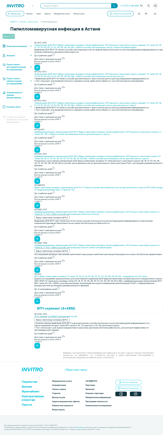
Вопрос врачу (58, 409)
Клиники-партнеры (95, 393)
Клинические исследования (99, 405)
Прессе (27, 404)
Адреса (47, 14)
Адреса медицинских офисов (66, 401)
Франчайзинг (31, 391)
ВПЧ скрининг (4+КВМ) (56, 308)
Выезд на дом (79, 14)
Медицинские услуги (62, 14)
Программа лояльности (97, 401)
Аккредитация (59, 385)
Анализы (29, 14)
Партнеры (90, 385)
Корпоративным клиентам (33, 398)
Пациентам (29, 381)
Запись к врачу (59, 389)
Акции (38, 14)
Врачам (27, 386)
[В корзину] (37, 68)
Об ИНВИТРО (91, 381)
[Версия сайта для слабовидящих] (146, 13)
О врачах (56, 393)
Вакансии (90, 389)
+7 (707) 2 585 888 (129, 5)
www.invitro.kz (79, 427)
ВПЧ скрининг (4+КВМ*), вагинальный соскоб (55, 316)
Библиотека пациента (62, 405)
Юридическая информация (98, 397)
